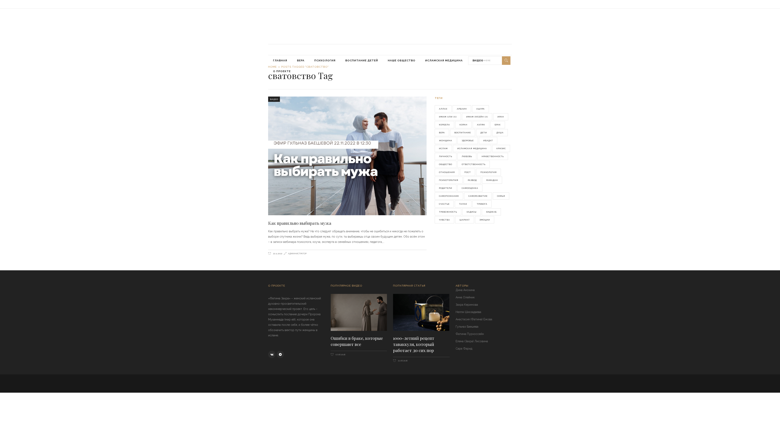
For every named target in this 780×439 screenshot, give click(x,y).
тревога (482, 204)
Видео (274, 99)
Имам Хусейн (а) (477, 117)
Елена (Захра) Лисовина (472, 341)
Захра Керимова (467, 304)
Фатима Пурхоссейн (470, 334)
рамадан (492, 180)
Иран (500, 117)
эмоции (484, 220)
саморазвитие (478, 196)
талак (463, 204)
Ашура (480, 109)
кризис (501, 148)
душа (500, 132)
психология (488, 172)
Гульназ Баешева (467, 326)
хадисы (472, 212)
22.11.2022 (277, 253)
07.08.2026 (340, 354)
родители (445, 188)
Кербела (444, 125)
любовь (467, 156)
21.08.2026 (402, 361)
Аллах (443, 109)
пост (467, 172)
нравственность (493, 156)
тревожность (448, 212)
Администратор (297, 253)
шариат (464, 220)
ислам (443, 148)
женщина (445, 140)
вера (442, 132)
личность (445, 156)
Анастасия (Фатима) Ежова (474, 319)
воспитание (462, 132)
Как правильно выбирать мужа (299, 223)
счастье (444, 204)
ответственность (473, 164)
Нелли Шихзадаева (468, 312)
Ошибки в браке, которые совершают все (357, 341)
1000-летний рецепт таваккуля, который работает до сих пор (413, 344)
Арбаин (462, 109)
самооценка (470, 188)
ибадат (488, 140)
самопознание (449, 196)
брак (498, 125)
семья (501, 196)
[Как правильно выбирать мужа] (347, 156)
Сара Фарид (464, 348)
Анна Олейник (465, 297)
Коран (463, 125)
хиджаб (491, 212)
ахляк (481, 125)
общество (445, 164)
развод (472, 180)
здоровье (468, 140)
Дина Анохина (465, 290)
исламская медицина (472, 148)
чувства (444, 220)
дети (483, 132)
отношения (447, 172)
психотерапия (448, 180)
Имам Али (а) (448, 117)
